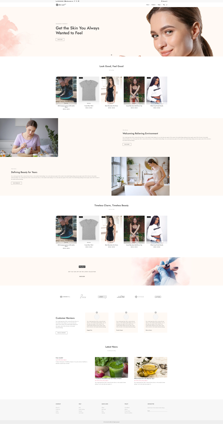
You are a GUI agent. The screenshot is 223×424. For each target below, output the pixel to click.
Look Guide (81, 413)
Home (147, 4)
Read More (126, 144)
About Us (57, 407)
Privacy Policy (127, 411)
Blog (164, 4)
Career (57, 411)
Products (153, 4)
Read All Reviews (62, 332)
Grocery (101, 380)
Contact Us (58, 409)
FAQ (80, 407)
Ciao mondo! (59, 358)
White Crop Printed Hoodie (156, 106)
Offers (103, 407)
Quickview (66, 103)
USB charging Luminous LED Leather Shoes (66, 106)
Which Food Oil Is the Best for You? (144, 378)
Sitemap (103, 413)
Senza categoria (64, 359)
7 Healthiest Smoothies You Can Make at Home (108, 378)
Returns (126, 409)
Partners (57, 413)
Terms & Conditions (128, 413)
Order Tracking (82, 409)
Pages (159, 4)
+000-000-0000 (60, 1)
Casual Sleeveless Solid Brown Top (134, 106)
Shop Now (60, 39)
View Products (16, 183)
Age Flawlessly (60, 23)
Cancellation (127, 407)
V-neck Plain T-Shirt (88, 106)
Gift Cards (104, 409)
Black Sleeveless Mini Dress (111, 106)
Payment (80, 411)
